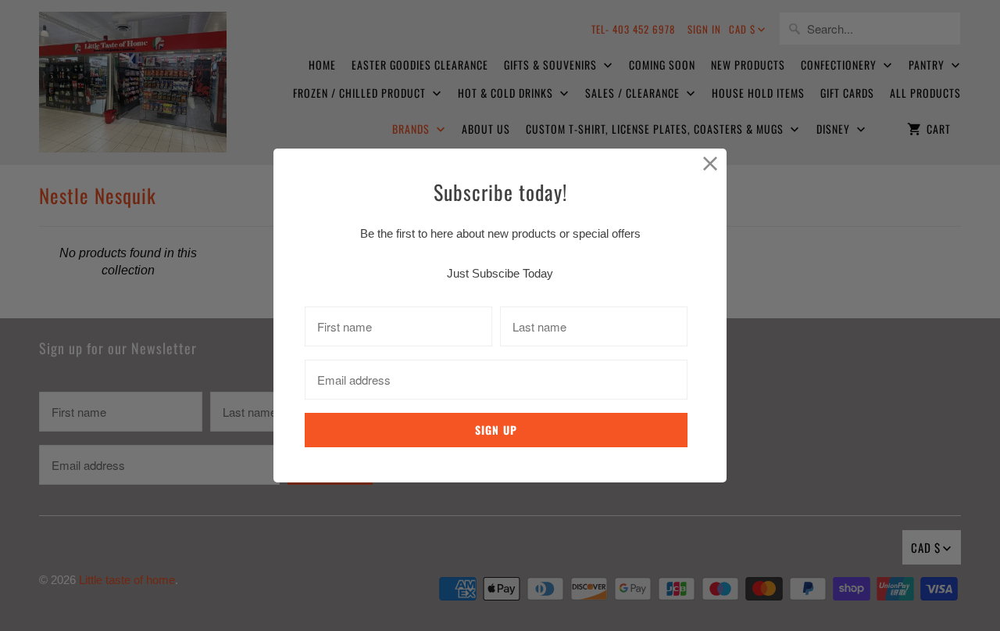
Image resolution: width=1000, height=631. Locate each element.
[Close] (710, 164)
